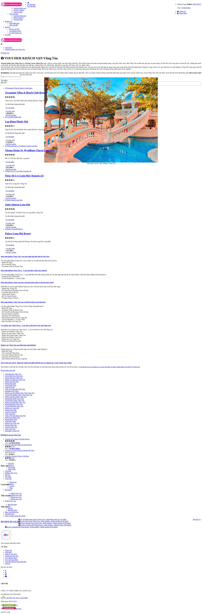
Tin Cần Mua (13, 14)
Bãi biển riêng (12, 510)
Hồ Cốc (7, 475)
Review (7, 27)
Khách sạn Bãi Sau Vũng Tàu (15, 380)
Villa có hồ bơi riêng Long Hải (15, 416)
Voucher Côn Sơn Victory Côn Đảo (17, 456)
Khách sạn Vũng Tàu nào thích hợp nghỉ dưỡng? (18, 345)
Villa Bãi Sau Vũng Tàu (13, 374)
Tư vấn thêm (10, 108)
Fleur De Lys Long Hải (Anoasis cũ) (24, 175)
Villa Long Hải (10, 414)
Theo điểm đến (14, 23)
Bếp (9, 506)
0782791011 (186, 8)
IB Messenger (9, 608)
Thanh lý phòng (18, 10)
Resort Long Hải (10, 410)
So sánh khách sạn (15, 33)
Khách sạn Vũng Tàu (12, 423)
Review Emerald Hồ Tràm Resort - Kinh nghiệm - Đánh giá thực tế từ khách (32, 527)
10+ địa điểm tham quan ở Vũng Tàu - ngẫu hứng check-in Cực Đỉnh (43, 519)
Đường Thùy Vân (11, 473)
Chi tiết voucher (11, 115)
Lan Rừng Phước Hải (16, 121)
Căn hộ (11, 486)
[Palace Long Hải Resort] (14, 229)
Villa (11, 488)
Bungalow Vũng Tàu (12, 431)
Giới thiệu (8, 552)
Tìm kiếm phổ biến (8, 370)
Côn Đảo (8, 471)
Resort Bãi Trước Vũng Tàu (14, 399)
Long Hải (8, 479)
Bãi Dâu (11, 463)
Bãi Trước (11, 467)
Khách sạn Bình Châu (12, 417)
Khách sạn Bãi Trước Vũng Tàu (16, 397)
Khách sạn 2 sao (16, 499)
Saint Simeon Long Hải (17, 204)
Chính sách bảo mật (11, 556)
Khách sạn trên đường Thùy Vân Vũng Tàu (19, 393)
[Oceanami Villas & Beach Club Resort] (18, 88)
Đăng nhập (183, 13)
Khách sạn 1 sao (10, 501)
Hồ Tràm (8, 477)
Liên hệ (7, 563)
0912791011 (197, 4)
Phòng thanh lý (18, 18)
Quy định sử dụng (11, 558)
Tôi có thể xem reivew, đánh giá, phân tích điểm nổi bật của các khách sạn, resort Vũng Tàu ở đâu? (36, 363)
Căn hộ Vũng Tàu (11, 427)
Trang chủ (8, 550)
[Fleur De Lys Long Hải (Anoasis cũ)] (18, 171)
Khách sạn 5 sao (16, 493)
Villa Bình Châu (10, 421)
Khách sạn (8, 21)
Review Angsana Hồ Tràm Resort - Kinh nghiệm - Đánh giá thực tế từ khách (45, 525)
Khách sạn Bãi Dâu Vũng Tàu (15, 402)
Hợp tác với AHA (11, 554)
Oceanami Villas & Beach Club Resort (26, 92)
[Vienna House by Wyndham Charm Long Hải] (21, 146)
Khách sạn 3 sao (16, 497)
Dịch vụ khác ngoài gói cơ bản (15, 516)
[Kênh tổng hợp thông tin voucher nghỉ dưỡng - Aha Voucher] (14, 6)
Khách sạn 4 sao (16, 495)
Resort (11, 484)
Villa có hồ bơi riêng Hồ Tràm (15, 389)
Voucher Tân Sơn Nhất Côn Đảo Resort (18, 445)
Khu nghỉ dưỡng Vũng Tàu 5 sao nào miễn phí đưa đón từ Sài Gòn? (25, 256)
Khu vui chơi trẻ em (11, 512)
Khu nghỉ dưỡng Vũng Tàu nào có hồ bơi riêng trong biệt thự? (23, 302)
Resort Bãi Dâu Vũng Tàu (14, 404)
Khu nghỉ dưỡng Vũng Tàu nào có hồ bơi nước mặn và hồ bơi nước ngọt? (27, 282)
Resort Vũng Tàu (11, 425)
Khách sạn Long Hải (12, 408)
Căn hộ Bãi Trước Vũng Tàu (14, 400)
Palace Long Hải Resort (18, 233)
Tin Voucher (31, 4)
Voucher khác (18, 12)
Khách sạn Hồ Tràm (12, 382)
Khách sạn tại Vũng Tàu (12, 435)
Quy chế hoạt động (11, 560)
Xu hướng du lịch (15, 31)
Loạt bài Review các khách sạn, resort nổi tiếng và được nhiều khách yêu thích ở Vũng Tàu (109, 367)
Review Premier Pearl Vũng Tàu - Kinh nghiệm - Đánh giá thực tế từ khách (45, 523)
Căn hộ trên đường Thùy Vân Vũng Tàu (18, 395)
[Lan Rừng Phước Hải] (13, 117)
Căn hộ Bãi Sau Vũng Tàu (14, 376)
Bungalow (8, 490)
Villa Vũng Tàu (10, 429)
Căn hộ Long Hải (11, 412)
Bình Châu (12, 469)
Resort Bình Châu (11, 419)
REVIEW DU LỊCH (9, 522)
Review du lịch (14, 29)
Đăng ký (183, 11)
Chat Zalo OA (9, 605)
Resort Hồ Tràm (10, 383)
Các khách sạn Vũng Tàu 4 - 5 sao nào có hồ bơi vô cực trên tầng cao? (26, 325)
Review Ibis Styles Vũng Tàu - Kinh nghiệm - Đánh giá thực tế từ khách (44, 521)
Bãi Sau (11, 465)
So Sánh (8, 35)
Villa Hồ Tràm (10, 387)
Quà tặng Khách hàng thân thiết (15, 562)
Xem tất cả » (197, 519)
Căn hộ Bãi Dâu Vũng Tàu (14, 406)
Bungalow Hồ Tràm (11, 391)
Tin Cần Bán (31, 6)
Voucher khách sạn (19, 8)
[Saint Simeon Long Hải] (13, 200)
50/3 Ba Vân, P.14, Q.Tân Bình (17, 598)
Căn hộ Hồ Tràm (10, 385)
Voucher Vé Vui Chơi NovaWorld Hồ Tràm (19, 450)
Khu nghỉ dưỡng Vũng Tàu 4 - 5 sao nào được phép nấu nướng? (24, 270)
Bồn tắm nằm (12, 504)
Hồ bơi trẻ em (9, 514)
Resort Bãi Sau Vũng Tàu (13, 378)
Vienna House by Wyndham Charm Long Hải (29, 150)
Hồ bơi (10, 508)
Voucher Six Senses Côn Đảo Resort (17, 439)
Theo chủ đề (13, 25)
